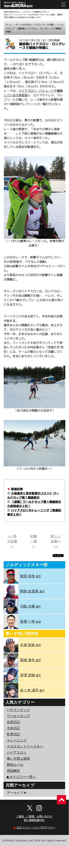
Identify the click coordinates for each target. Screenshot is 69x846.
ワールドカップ (18, 716)
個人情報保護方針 (34, 820)
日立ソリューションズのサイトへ (34, 827)
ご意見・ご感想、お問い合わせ (34, 816)
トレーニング (17, 740)
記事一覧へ (33, 541)
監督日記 (13, 734)
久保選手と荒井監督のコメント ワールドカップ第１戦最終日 (33, 495)
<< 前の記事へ (12, 541)
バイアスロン (17, 752)
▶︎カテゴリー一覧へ (21, 777)
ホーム (9, 24)
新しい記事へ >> (56, 541)
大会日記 (13, 728)
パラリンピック (18, 710)
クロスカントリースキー (25, 746)
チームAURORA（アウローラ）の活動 (35, 24)
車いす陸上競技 (18, 758)
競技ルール (15, 765)
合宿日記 (13, 722)
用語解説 (13, 771)
